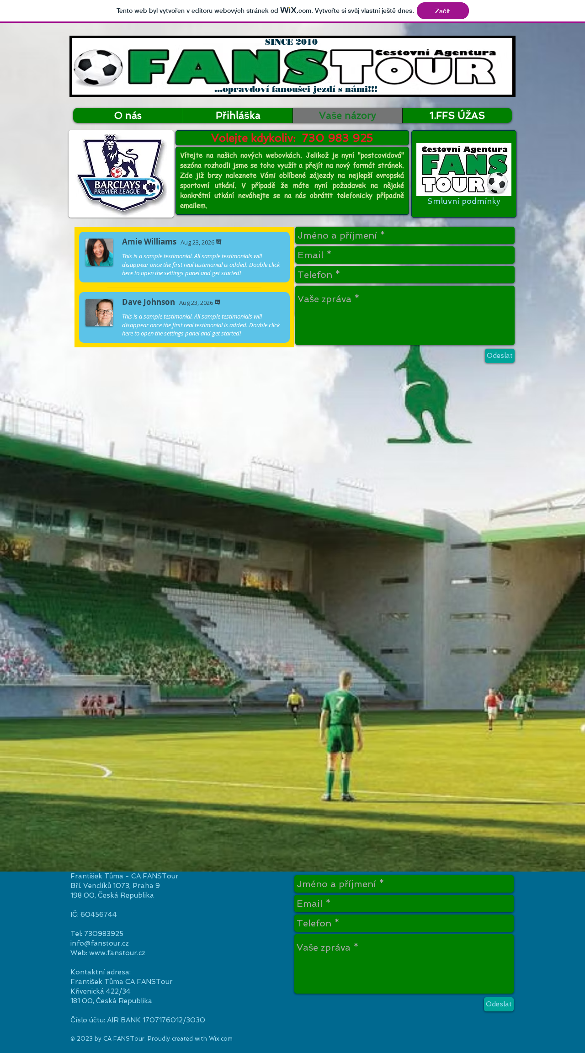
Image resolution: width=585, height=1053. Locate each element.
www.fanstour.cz (117, 953)
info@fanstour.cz (99, 943)
